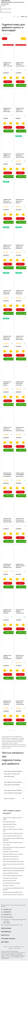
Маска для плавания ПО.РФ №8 (9, 880)
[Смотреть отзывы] (6, 69)
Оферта (10, 948)
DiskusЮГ (3, 906)
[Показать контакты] (18, 16)
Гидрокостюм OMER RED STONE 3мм (10, 873)
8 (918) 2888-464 (5, 0)
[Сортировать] (23, 38)
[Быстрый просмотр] (12, 47)
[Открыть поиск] (14, 16)
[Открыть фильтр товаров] (4, 38)
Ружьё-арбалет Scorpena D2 (9, 885)
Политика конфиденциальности (17, 946)
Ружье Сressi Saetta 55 (19, 861)
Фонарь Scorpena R (7, 833)
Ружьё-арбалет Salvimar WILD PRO (10, 878)
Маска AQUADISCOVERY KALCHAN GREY (11, 883)
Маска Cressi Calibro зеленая (9, 826)
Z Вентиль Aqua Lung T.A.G (8, 894)
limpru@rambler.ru (8, 917)
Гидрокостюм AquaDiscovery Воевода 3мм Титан (13, 842)
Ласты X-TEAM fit (6, 845)
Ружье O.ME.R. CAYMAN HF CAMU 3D (10, 851)
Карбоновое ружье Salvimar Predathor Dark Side (12, 892)
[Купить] (7, 81)
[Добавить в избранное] (12, 45)
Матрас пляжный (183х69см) (9, 861)
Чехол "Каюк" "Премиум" (20, 868)
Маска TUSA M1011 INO (18, 894)
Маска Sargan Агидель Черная (9, 821)
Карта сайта (17, 948)
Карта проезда (6, 922)
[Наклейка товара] (3, 90)
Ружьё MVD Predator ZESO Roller (9, 824)
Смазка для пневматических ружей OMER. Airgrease (13, 870)
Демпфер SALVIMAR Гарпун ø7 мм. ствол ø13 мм (13, 854)
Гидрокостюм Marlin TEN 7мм (9, 868)
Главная (5, 946)
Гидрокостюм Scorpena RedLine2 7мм (10, 856)
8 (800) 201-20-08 (5, 2)
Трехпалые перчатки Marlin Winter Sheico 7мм (12, 835)
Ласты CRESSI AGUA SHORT (17, 833)
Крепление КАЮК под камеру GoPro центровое (12, 875)
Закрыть (21, 962)
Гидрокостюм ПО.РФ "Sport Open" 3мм (10, 859)
